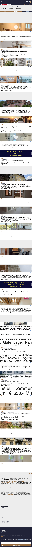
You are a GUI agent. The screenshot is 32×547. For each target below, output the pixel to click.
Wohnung (23, 481)
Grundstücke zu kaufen (5, 523)
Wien (2, 517)
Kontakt (3, 532)
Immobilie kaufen (10, 486)
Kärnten (3, 508)
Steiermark (3, 513)
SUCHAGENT (5, 11)
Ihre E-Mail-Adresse (3, 541)
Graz (3, 484)
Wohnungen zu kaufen (5, 522)
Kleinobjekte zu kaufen (5, 521)
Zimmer (2, 482)
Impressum (4, 531)
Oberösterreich (4, 511)
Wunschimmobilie (11, 494)
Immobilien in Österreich (13, 481)
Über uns (3, 530)
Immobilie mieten (10, 490)
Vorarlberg (3, 516)
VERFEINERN (27, 11)
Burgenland (3, 507)
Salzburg (3, 512)
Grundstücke (12, 482)
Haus (27, 481)
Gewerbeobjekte (6, 482)
